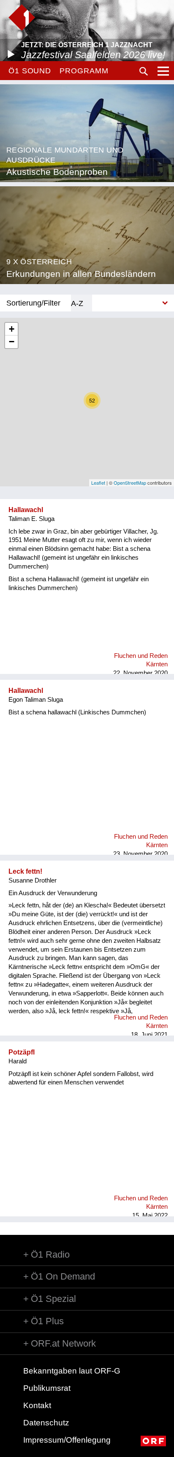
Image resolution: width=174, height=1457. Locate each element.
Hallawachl (25, 509)
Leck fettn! (25, 871)
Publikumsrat (47, 1388)
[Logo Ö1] (21, 17)
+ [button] (11, 329)
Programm (84, 71)
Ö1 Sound (29, 71)
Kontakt (37, 1405)
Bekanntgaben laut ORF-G (71, 1370)
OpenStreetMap (130, 482)
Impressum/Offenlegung (67, 1440)
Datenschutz (46, 1422)
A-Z (77, 303)
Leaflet (98, 482)
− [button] (11, 341)
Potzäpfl (21, 1052)
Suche (143, 71)
